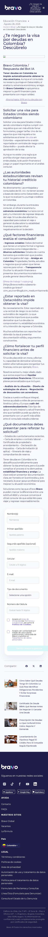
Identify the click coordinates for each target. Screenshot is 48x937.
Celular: (11, 559)
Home (6, 27)
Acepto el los (23, 621)
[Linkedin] (35, 784)
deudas (29, 137)
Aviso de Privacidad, (20, 620)
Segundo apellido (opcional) (21, 544)
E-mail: (10, 574)
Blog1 (12, 27)
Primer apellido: (15, 529)
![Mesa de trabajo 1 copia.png (17, 281)
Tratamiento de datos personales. (21, 639)
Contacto (6, 804)
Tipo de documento (17, 589)
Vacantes (5, 826)
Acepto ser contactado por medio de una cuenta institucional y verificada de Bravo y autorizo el (24, 635)
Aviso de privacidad (11, 867)
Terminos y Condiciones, (23, 622)
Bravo (35, 367)
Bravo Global (7, 821)
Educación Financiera (14, 21)
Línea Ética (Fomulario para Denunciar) (21, 893)
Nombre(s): (12, 514)
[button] (26, 666)
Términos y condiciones (13, 857)
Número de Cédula (17, 604)
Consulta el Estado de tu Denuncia (19, 898)
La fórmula (6, 831)
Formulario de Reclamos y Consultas (20, 888)
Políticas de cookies (11, 862)
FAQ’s (4, 809)
